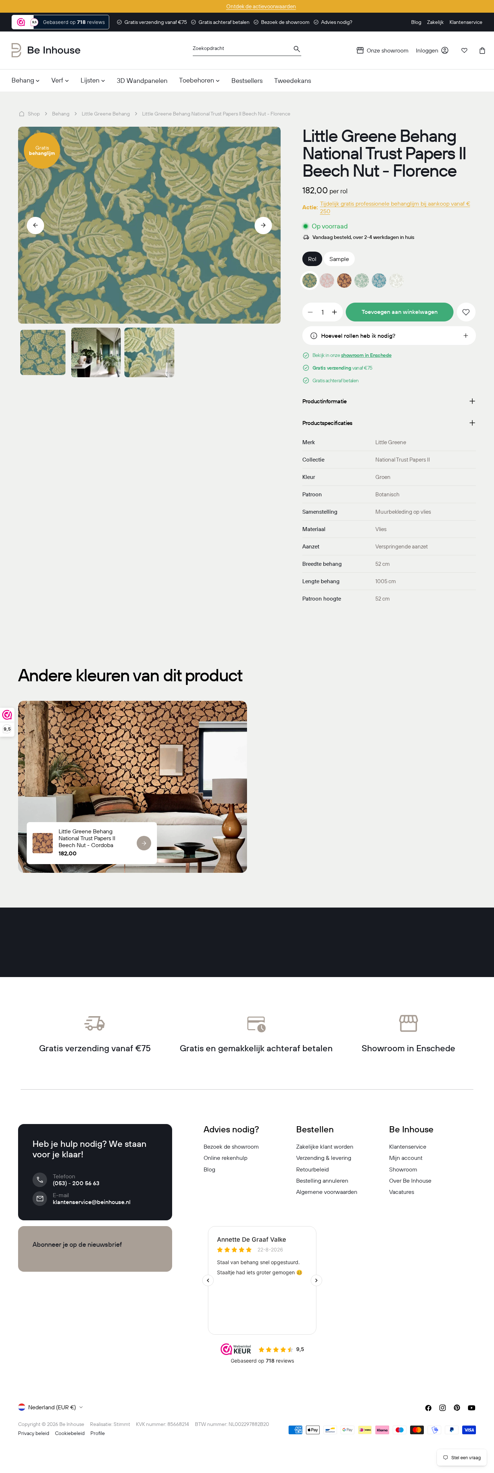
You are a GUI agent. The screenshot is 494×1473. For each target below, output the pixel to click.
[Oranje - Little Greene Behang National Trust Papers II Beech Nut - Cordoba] (344, 280)
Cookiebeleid (70, 1433)
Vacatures (401, 1191)
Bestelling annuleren (322, 1180)
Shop (34, 113)
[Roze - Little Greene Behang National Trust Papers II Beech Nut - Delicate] (327, 280)
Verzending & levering (323, 1157)
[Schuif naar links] (35, 225)
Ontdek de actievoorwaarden (247, 6)
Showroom (403, 1169)
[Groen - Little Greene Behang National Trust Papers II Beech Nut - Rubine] (361, 280)
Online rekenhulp (225, 1157)
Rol (312, 258)
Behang (60, 113)
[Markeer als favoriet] (466, 312)
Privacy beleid (33, 1433)
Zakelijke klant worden (324, 1146)
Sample (339, 258)
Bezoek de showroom (231, 1146)
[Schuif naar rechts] (263, 225)
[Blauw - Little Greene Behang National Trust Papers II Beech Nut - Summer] (379, 280)
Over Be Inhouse (410, 1180)
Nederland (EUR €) (52, 1407)
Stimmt (122, 1424)
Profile (97, 1433)
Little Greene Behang (106, 113)
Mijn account (405, 1157)
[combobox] (247, 50)
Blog (209, 1169)
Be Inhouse (71, 1424)
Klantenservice (407, 1146)
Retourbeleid (312, 1169)
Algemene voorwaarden (326, 1191)
